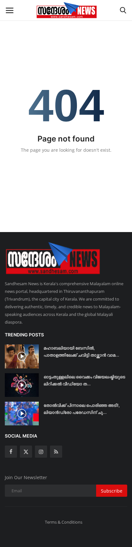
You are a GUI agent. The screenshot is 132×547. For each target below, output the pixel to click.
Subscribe (111, 491)
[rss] (56, 452)
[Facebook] (11, 452)
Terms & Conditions (63, 522)
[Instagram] (41, 452)
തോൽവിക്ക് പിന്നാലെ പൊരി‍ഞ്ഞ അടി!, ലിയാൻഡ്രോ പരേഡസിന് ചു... (82, 409)
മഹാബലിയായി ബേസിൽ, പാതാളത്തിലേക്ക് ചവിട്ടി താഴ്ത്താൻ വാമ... (81, 351)
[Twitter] (26, 452)
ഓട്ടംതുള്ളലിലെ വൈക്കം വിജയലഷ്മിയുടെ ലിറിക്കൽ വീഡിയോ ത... (84, 380)
